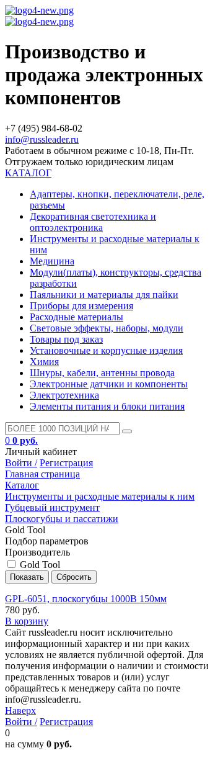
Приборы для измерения (81, 305)
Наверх (20, 710)
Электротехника (64, 395)
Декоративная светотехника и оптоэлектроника (93, 222)
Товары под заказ (66, 339)
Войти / (21, 462)
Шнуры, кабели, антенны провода (102, 372)
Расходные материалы (76, 317)
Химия (44, 361)
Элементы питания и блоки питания (107, 406)
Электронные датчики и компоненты (109, 384)
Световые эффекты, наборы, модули (106, 328)
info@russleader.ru (42, 139)
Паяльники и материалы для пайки (104, 294)
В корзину (26, 621)
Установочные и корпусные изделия (106, 350)
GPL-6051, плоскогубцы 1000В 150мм (86, 598)
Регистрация (66, 462)
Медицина (52, 261)
